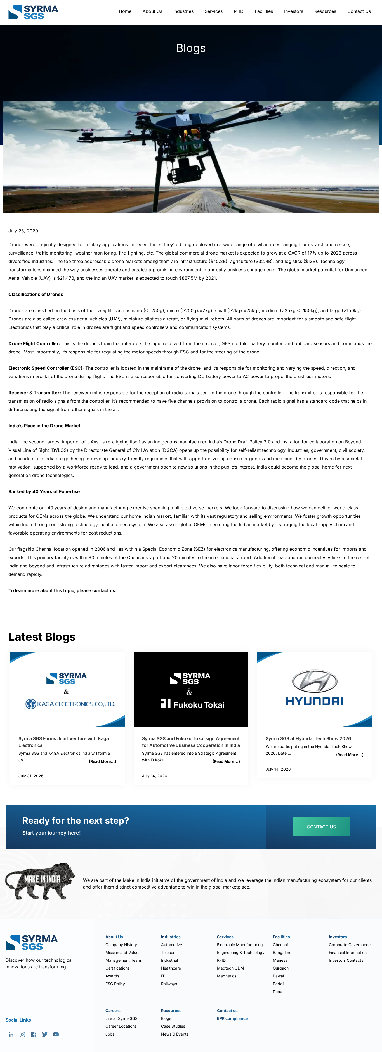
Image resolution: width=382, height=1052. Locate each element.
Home (125, 11)
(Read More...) (102, 761)
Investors (293, 11)
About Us (152, 11)
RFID (239, 11)
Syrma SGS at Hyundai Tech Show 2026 (308, 738)
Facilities (264, 11)
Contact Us (359, 11)
